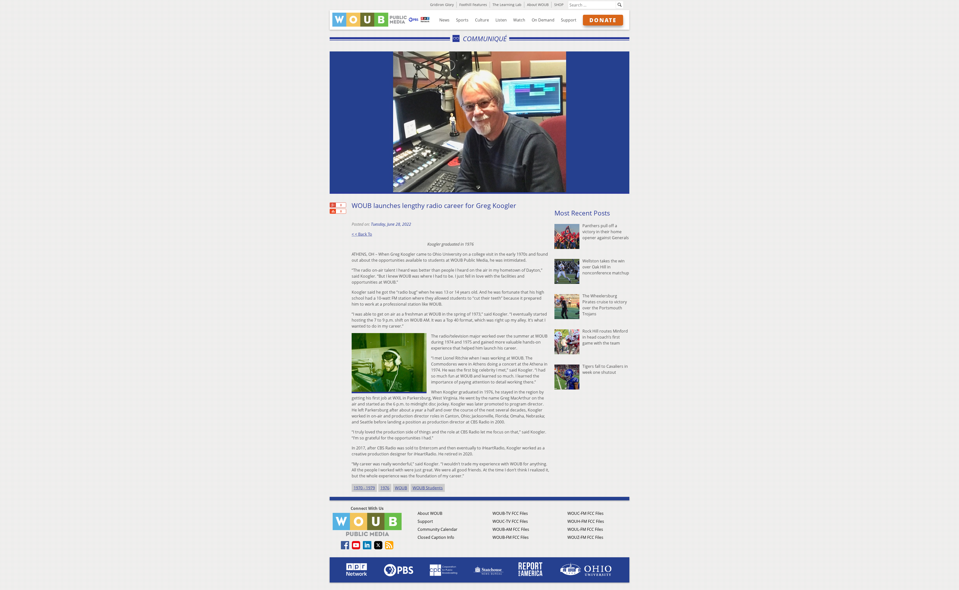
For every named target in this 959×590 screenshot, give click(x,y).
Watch (519, 20)
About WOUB (538, 4)
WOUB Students (428, 488)
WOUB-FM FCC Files (510, 537)
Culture (482, 20)
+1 (333, 204)
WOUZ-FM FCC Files (585, 537)
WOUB (401, 488)
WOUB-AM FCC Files (510, 529)
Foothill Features (473, 4)
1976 (384, 488)
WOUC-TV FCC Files (510, 521)
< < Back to (362, 234)
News (444, 20)
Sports (462, 20)
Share (333, 211)
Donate (603, 20)
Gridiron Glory (442, 4)
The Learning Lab (506, 4)
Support (568, 20)
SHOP (558, 4)
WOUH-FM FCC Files (585, 521)
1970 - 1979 (364, 488)
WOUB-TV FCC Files (510, 513)
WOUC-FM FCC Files (585, 513)
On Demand (543, 20)
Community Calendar (438, 529)
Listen (501, 20)
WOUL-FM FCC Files (585, 529)
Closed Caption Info (436, 537)
